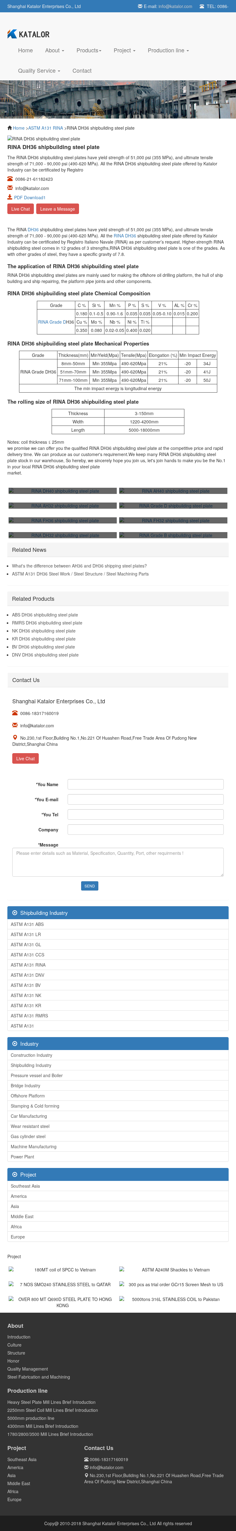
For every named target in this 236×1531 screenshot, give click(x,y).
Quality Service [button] (37, 70)
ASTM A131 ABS (27, 924)
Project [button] (123, 50)
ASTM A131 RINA (45, 128)
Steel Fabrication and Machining (38, 1377)
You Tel (49, 814)
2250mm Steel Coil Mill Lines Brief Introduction (52, 1410)
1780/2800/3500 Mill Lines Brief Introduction (50, 1434)
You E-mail (46, 799)
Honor (13, 1361)
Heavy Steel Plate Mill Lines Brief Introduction (51, 1402)
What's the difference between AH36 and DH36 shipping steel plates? (79, 566)
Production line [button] (167, 50)
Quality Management (27, 1369)
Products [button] (87, 50)
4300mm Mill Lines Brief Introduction (42, 1426)
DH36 (33, 229)
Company (48, 829)
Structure (16, 1353)
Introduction (18, 1337)
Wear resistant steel (30, 1126)
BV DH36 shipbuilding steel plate (43, 647)
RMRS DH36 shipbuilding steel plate (47, 623)
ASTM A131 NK (26, 995)
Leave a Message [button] (57, 209)
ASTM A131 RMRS (29, 1015)
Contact (82, 70)
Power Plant (22, 1156)
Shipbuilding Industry (31, 1065)
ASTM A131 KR (26, 1005)
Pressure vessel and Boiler (37, 1075)
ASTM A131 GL (26, 944)
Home (28, 50)
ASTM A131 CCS (27, 954)
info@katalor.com (175, 6)
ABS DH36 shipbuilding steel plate (45, 615)
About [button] (53, 50)
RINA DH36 (125, 235)
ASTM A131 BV (26, 985)
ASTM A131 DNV (27, 975)
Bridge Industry (25, 1085)
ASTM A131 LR (26, 934)
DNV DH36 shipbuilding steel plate (45, 655)
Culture (14, 1345)
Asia (15, 1206)
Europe (18, 1237)
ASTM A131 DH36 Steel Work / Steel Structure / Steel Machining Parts (80, 574)
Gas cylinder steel (28, 1136)
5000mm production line (30, 1418)
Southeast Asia (25, 1186)
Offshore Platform (28, 1096)
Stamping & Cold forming (35, 1106)
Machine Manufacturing (34, 1146)
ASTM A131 (22, 1026)
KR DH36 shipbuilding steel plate (44, 639)
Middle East (22, 1216)
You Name (47, 784)
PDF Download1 (30, 197)
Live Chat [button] (20, 209)
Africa (16, 1226)
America (19, 1196)
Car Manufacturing (29, 1116)
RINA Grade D (52, 322)
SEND (90, 885)
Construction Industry (31, 1055)
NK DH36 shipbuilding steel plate (44, 631)
